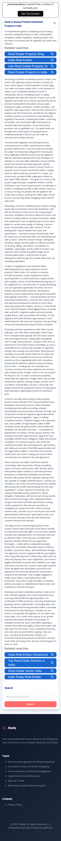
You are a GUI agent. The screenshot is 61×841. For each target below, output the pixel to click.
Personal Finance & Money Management (29, 771)
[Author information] (54, 23)
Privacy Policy (15, 804)
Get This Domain (30, 13)
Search (30, 704)
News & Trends (16, 780)
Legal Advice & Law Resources (24, 775)
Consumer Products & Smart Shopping (28, 766)
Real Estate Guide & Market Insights (27, 785)
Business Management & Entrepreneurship (31, 761)
